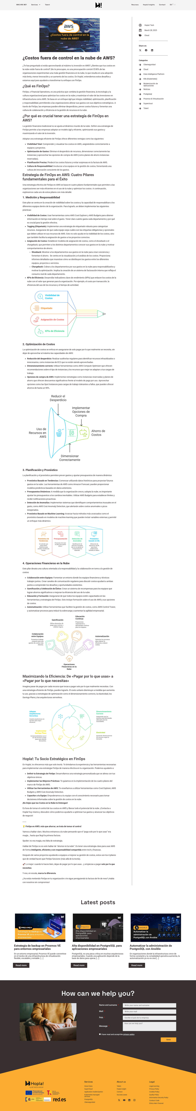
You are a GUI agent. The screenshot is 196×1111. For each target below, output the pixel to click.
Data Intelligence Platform (153, 74)
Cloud (147, 35)
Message (103, 1026)
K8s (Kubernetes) (150, 79)
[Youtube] (124, 1100)
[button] (140, 50)
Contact (162, 5)
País (101, 1017)
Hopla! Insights (149, 5)
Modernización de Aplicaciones (150, 85)
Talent (47, 5)
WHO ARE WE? (21, 5)
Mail (101, 1011)
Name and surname (108, 1005)
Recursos (134, 5)
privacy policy (128, 1034)
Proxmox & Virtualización (153, 99)
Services (34, 5)
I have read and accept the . (118, 1034)
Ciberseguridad (149, 65)
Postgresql (147, 94)
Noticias (146, 89)
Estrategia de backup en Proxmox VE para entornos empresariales (37, 947)
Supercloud (148, 103)
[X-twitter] (119, 1100)
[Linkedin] (129, 1100)
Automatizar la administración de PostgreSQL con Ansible (151, 947)
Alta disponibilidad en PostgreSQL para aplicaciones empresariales (97, 947)
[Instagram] (134, 1100)
